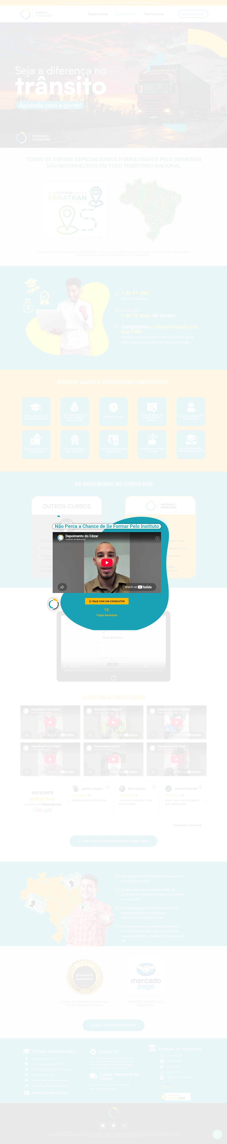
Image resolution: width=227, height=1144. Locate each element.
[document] (113, 572)
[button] (157, 538)
